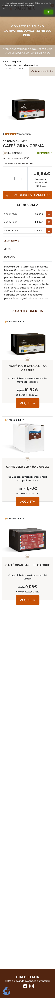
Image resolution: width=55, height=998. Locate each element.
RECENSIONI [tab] (10, 257)
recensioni (24, 134)
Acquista (27, 403)
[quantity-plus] (21, 178)
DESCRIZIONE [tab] (11, 240)
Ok (48, 12)
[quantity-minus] (6, 178)
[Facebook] (24, 987)
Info (4, 8)
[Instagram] (31, 987)
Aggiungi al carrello (32, 195)
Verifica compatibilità (42, 71)
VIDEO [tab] (7, 249)
